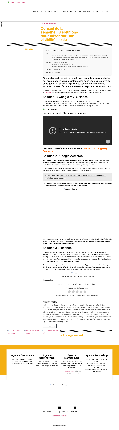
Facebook (48, 93)
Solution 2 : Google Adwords (55, 69)
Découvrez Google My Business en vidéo (62, 64)
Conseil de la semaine (48, 24)
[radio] (69, 292)
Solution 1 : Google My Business (56, 62)
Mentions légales (56, 415)
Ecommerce (35, 11)
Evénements (104, 11)
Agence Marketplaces (71, 356)
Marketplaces (67, 11)
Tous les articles (50, 326)
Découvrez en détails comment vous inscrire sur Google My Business (69, 66)
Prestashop (86, 11)
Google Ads (77, 11)
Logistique (95, 11)
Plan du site (63, 415)
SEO (42, 11)
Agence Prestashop (96, 355)
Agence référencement (47, 356)
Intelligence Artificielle (53, 11)
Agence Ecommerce (22, 355)
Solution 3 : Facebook (53, 72)
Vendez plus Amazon (69, 371)
